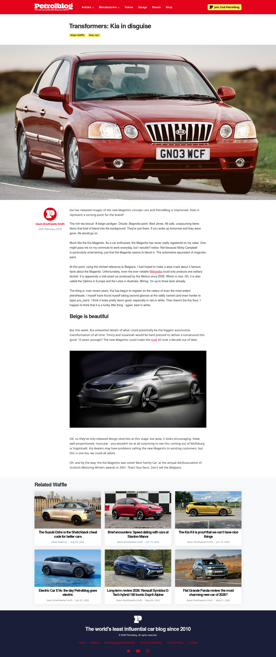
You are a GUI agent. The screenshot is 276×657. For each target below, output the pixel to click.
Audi (154, 340)
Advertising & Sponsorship (120, 642)
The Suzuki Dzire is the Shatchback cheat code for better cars (68, 534)
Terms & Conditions (151, 642)
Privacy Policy (175, 642)
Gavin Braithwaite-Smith (50, 224)
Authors (95, 642)
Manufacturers (108, 7)
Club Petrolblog (226, 7)
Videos (129, 7)
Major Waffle (77, 35)
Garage (142, 7)
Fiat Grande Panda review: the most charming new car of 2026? (208, 592)
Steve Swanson (59, 541)
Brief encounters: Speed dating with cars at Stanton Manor (138, 534)
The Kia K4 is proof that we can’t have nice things (208, 534)
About (82, 642)
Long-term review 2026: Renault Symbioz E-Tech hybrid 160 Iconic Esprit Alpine (138, 592)
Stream (156, 7)
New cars (94, 35)
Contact (192, 642)
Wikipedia (156, 271)
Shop (169, 7)
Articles (87, 7)
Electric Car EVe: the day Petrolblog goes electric (68, 592)
